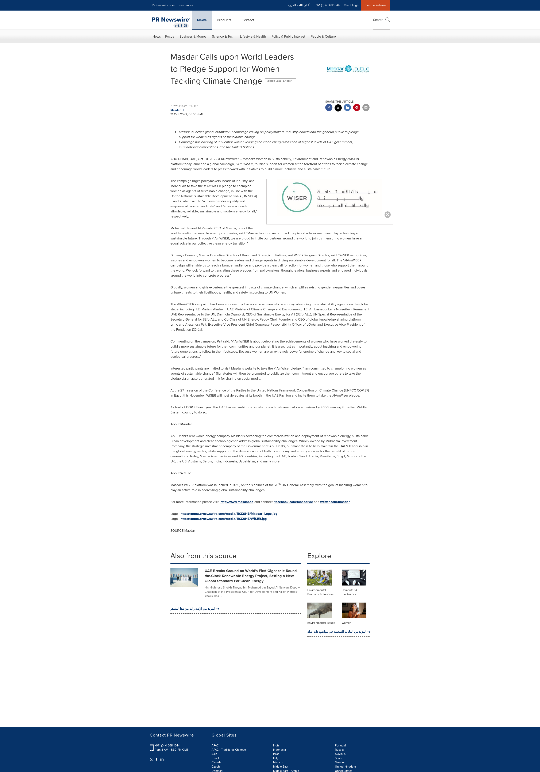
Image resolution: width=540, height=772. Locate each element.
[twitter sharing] (338, 108)
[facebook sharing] (328, 108)
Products (224, 20)
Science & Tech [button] (223, 36)
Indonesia (279, 750)
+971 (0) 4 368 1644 (167, 745)
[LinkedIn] (162, 759)
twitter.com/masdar (335, 501)
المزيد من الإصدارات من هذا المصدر (192, 609)
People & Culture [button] (323, 36)
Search (378, 19)
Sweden (340, 762)
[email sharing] (366, 108)
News (202, 20)
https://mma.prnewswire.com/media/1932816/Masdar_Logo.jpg (229, 513)
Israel (276, 754)
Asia (214, 754)
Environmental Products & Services (320, 592)
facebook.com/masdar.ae (293, 501)
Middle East (280, 766)
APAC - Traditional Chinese (229, 750)
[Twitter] (152, 759)
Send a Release (376, 5)
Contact (248, 20)
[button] (330, 197)
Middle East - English (279, 80)
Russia (339, 750)
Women (346, 623)
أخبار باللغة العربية (299, 5)
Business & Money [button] (193, 36)
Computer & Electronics (349, 592)
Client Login (351, 5)
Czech (216, 766)
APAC (215, 745)
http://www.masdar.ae (237, 501)
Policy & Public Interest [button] (288, 36)
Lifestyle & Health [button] (253, 36)
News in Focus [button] (163, 36)
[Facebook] (156, 759)
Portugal (340, 745)
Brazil (215, 758)
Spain (338, 758)
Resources (186, 5)
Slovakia (340, 754)
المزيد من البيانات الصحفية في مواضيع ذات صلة (336, 632)
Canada (216, 762)
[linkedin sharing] (347, 108)
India (276, 745)
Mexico (277, 762)
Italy (275, 758)
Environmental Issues (321, 623)
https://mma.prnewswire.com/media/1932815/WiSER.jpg (224, 518)
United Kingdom (345, 766)
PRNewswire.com (163, 5)
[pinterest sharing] (356, 108)
